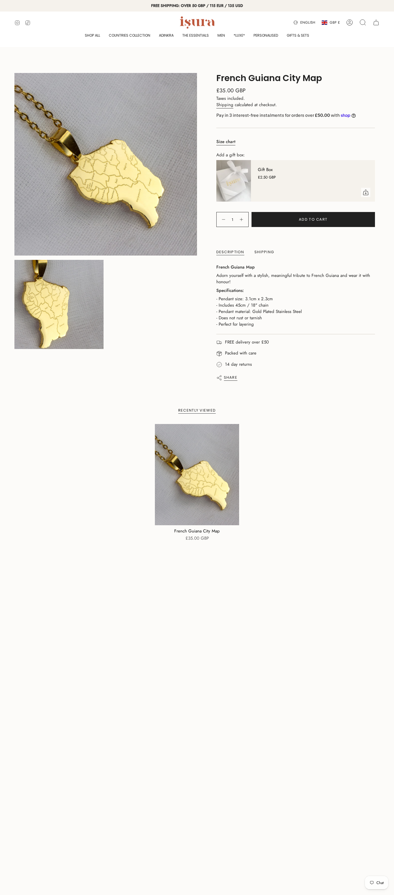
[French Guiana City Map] (197, 474)
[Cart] (376, 22)
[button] (92, 36)
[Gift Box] (233, 181)
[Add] (365, 192)
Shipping (224, 105)
